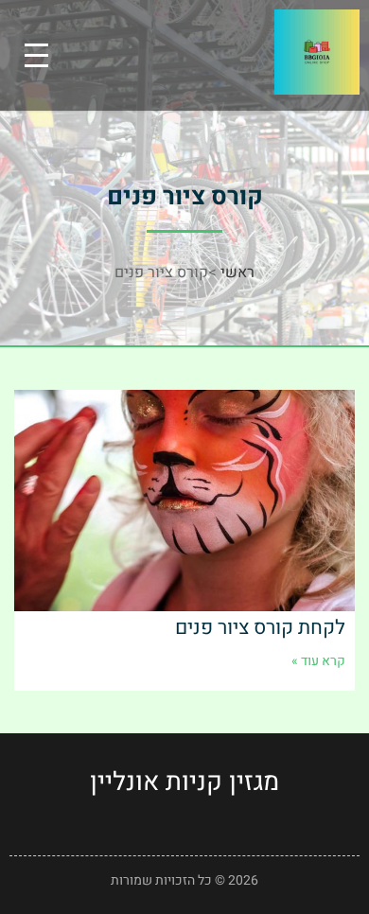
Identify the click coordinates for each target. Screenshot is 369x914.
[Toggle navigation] (36, 55)
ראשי (237, 272)
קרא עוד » (318, 661)
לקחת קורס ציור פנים (260, 627)
